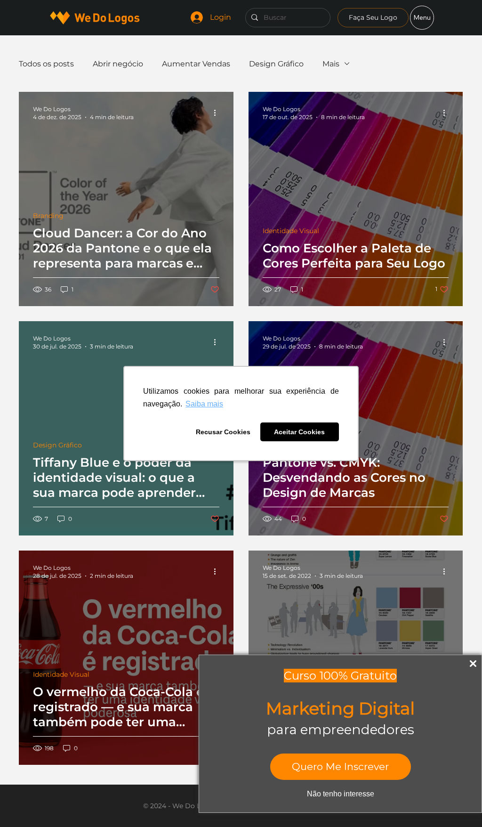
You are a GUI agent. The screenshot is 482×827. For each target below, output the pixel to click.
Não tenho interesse (340, 794)
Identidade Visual (291, 231)
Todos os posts (46, 63)
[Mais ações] (218, 112)
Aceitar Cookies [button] (299, 432)
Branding (48, 216)
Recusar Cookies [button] (223, 432)
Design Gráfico (276, 63)
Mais (330, 63)
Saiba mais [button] (204, 404)
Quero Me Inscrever (340, 766)
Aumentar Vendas (196, 63)
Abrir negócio (118, 63)
